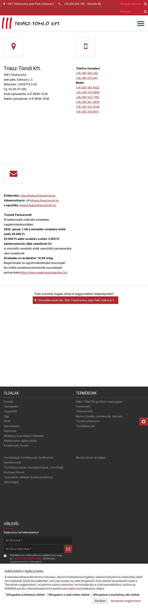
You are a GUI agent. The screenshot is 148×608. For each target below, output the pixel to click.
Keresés (92, 3)
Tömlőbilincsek (85, 426)
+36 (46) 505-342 (74, 3)
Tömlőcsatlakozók (87, 421)
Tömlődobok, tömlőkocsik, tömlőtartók (28, 457)
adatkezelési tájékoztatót (27, 558)
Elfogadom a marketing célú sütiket (116, 594)
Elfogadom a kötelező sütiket (26, 594)
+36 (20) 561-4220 (87, 102)
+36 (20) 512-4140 (87, 107)
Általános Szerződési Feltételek (24, 436)
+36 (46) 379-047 (87, 78)
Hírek (7, 421)
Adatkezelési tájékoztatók (20, 440)
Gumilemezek (12, 462)
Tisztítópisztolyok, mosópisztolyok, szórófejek (33, 467)
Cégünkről (10, 411)
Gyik (6, 416)
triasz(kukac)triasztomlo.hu (38, 195)
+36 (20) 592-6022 (87, 87)
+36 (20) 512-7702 (87, 97)
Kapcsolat (10, 431)
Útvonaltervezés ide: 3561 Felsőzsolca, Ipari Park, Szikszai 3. (75, 300)
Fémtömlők (83, 406)
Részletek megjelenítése (126, 600)
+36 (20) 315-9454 (87, 92)
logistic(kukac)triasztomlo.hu (37, 205)
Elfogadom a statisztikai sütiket (69, 594)
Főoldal (8, 401)
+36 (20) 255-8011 (87, 111)
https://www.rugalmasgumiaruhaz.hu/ (44, 272)
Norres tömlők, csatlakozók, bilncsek (99, 416)
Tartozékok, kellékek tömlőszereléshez (28, 477)
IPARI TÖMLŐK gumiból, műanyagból (99, 401)
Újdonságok (11, 482)
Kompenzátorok (14, 472)
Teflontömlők (84, 411)
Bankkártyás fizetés (16, 445)
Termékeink (11, 406)
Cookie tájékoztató (70, 588)
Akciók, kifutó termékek (91, 457)
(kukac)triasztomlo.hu (45, 200)
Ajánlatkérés (11, 426)
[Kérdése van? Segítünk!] (143, 422)
